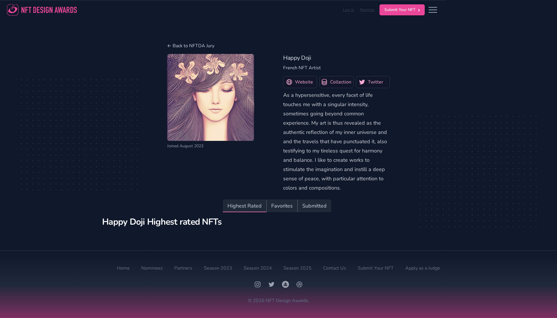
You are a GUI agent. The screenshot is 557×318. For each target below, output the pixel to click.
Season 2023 (218, 268)
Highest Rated (244, 205)
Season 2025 (297, 268)
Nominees (152, 268)
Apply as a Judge (422, 268)
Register (367, 9)
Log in (348, 9)
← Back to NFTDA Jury (190, 46)
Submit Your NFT (400, 9)
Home (123, 268)
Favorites (282, 205)
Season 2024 (258, 268)
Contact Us (334, 268)
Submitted (314, 205)
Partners (183, 268)
